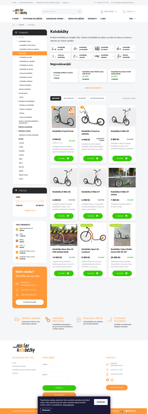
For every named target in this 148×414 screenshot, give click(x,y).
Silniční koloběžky (25, 85)
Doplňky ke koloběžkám (27, 101)
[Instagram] (112, 379)
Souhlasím (101, 402)
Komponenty (23, 93)
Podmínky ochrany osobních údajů (47, 2)
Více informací (68, 405)
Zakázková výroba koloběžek (28, 135)
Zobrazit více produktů (93, 88)
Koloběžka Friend (25, 41)
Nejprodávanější (97, 98)
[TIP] (63, 118)
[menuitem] (16, 19)
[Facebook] (107, 379)
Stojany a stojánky (26, 109)
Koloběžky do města (26, 65)
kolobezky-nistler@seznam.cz (28, 283)
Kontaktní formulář (29, 302)
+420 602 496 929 (28, 295)
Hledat (79, 11)
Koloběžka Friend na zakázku (29, 49)
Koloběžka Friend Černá (27, 45)
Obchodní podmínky (26, 2)
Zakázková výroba (24, 131)
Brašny (22, 113)
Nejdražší (82, 98)
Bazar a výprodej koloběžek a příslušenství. (28, 122)
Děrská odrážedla (25, 89)
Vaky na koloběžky (26, 117)
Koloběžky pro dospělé (27, 61)
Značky (20, 139)
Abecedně (55, 98)
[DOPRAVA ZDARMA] (63, 236)
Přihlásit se (59, 388)
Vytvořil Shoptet (113, 411)
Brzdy (21, 97)
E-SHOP (21, 37)
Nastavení (46, 410)
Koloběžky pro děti (26, 57)
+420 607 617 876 (28, 290)
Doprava (65, 2)
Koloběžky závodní (26, 77)
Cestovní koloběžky (26, 73)
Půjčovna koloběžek (25, 127)
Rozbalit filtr (30, 210)
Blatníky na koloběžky (27, 105)
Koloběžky (22, 53)
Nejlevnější (69, 98)
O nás (14, 2)
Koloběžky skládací (26, 81)
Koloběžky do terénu (26, 69)
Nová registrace (59, 395)
